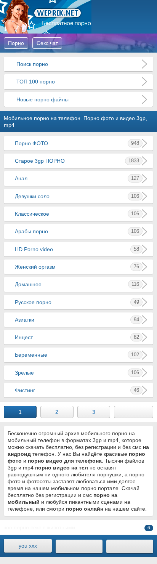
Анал (77, 178)
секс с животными (52, 527)
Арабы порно (77, 231)
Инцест (77, 337)
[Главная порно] (79, 546)
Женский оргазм (77, 267)
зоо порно (16, 527)
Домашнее (77, 284)
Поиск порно (31, 64)
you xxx (28, 546)
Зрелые (77, 373)
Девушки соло (77, 196)
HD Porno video (77, 249)
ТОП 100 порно (35, 82)
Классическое (77, 214)
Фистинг (77, 390)
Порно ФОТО (77, 143)
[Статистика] (129, 546)
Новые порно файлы (42, 99)
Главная (45, 17)
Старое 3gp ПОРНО (77, 161)
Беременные (77, 355)
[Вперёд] (133, 412)
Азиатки (77, 320)
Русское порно (77, 302)
